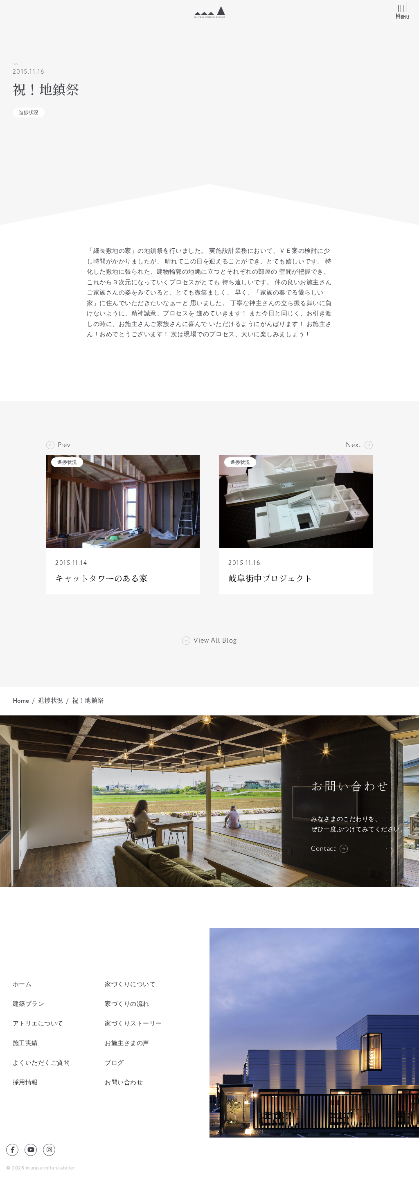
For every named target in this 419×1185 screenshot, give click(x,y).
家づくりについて (130, 984)
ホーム (22, 984)
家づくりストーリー (133, 1023)
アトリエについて (38, 1023)
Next (353, 445)
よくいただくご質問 (41, 1062)
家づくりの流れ (127, 1003)
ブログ (114, 1062)
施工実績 (25, 1043)
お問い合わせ (124, 1082)
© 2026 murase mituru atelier (40, 1168)
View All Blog (215, 640)
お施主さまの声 (127, 1043)
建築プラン (29, 1003)
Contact (323, 848)
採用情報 (25, 1082)
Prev (64, 445)
